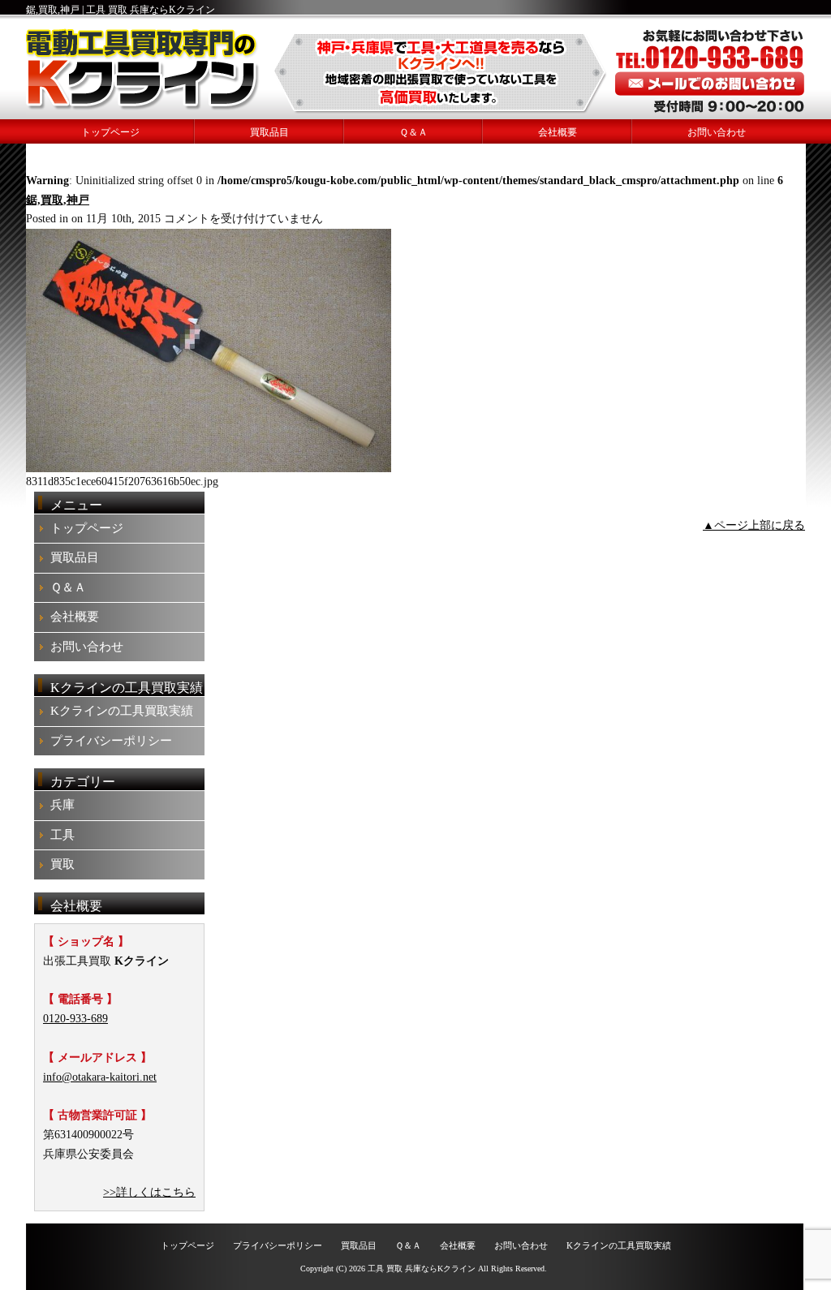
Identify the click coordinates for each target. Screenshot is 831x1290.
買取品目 (269, 132)
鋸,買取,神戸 (57, 200)
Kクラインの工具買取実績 (121, 710)
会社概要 (557, 132)
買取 (62, 864)
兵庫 (62, 804)
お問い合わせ (716, 132)
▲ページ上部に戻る (754, 525)
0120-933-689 (75, 1019)
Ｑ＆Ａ (413, 132)
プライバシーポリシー (111, 740)
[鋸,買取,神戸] (208, 468)
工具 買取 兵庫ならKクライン (422, 1268)
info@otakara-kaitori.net (100, 1077)
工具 (62, 834)
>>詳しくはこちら (149, 1192)
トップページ (110, 132)
